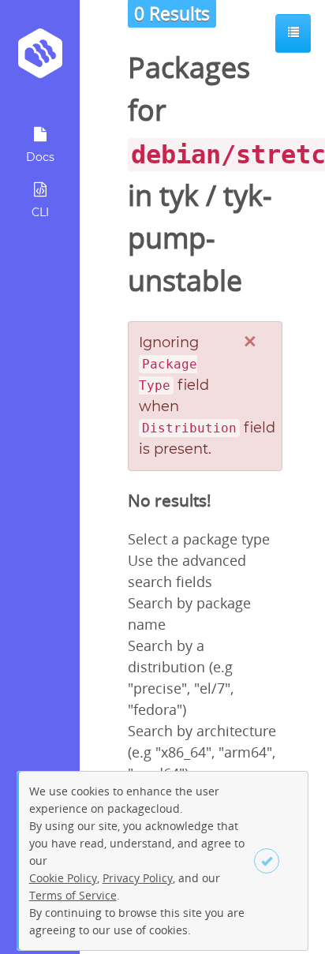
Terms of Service (73, 895)
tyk (179, 195)
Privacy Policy (138, 877)
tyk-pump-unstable (200, 238)
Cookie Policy (63, 877)
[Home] (40, 58)
